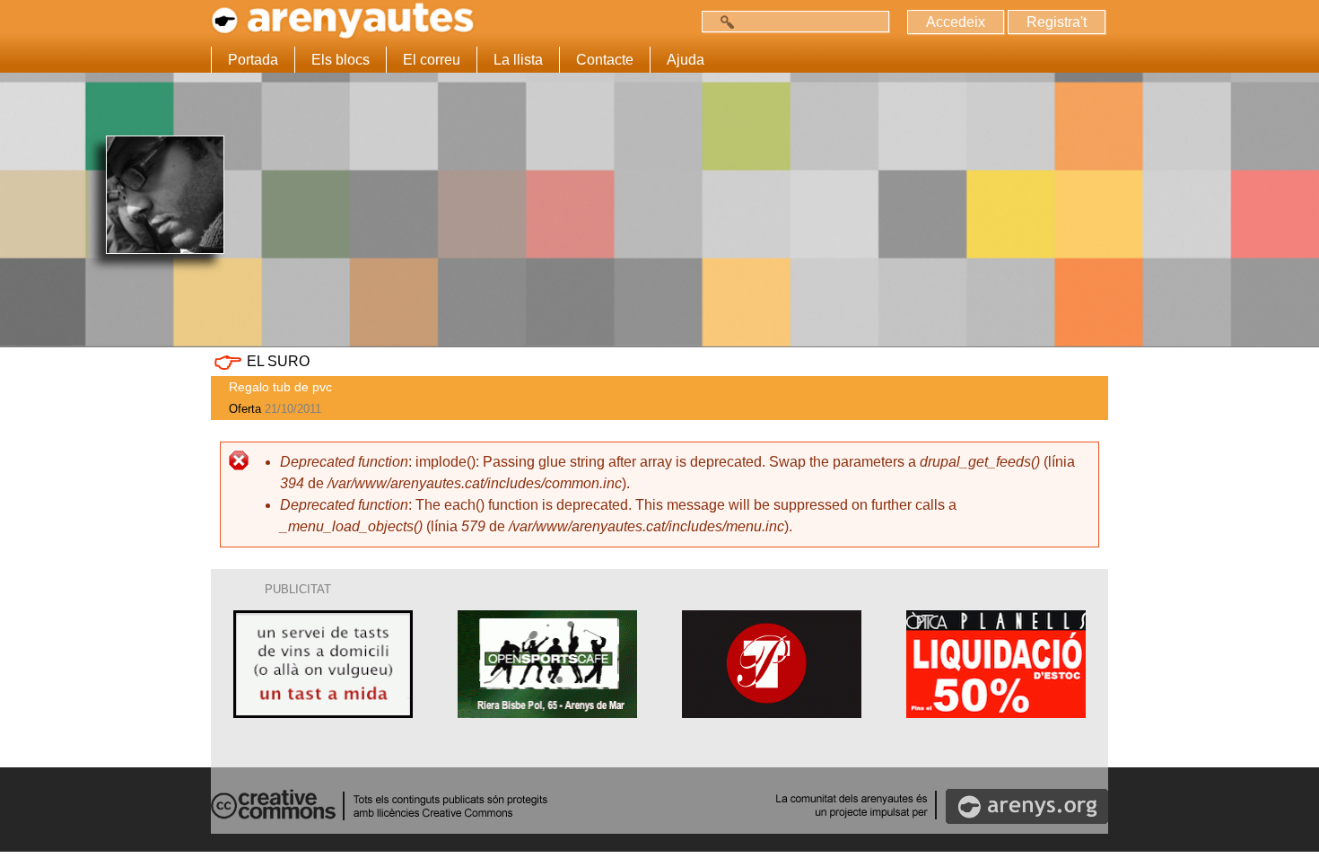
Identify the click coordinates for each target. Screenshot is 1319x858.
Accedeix (955, 22)
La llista (518, 59)
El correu (431, 59)
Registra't (1056, 22)
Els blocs (340, 59)
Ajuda (685, 59)
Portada (253, 59)
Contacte (604, 59)
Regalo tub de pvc (280, 387)
